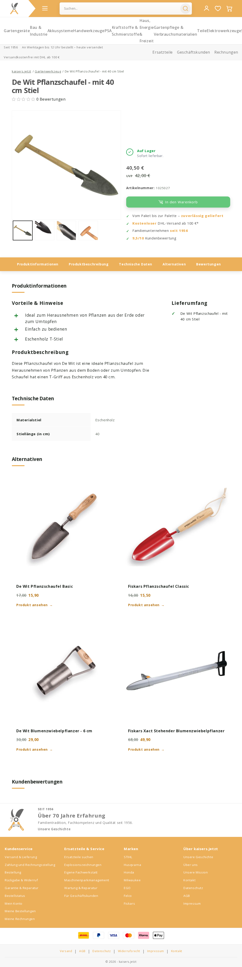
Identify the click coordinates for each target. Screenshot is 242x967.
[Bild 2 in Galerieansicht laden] (44, 230)
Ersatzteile (162, 52)
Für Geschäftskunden (81, 896)
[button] (24, 99)
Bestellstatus (15, 896)
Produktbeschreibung (88, 264)
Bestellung (13, 872)
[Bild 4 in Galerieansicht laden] (88, 230)
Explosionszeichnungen (83, 865)
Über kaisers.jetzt (200, 848)
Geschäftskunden (193, 52)
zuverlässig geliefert (202, 215)
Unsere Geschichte (54, 829)
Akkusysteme (60, 30)
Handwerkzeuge (88, 30)
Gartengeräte (17, 30)
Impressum (192, 903)
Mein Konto (13, 903)
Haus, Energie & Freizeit (146, 30)
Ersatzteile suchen (78, 857)
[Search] (185, 8)
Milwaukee (132, 880)
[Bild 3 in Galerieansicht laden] (66, 230)
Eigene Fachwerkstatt (81, 872)
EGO (127, 888)
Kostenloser (144, 223)
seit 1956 (179, 230)
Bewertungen (208, 264)
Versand (66, 951)
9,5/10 (138, 238)
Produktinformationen (37, 264)
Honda (129, 872)
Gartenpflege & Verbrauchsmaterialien (175, 31)
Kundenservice (19, 848)
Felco (128, 896)
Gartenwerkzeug (48, 71)
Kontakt (189, 880)
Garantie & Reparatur (22, 888)
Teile (202, 30)
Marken (131, 848)
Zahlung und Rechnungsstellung (30, 865)
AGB (186, 896)
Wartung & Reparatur (80, 888)
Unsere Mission (195, 872)
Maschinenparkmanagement (86, 880)
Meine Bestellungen (20, 911)
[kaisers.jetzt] (14, 8)
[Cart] (229, 8)
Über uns (190, 865)
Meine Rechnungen (20, 919)
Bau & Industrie (38, 31)
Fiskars (129, 903)
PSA (108, 30)
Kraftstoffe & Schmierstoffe (125, 31)
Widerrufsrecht (129, 951)
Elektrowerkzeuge (224, 30)
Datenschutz (193, 888)
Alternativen (174, 264)
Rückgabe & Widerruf (21, 880)
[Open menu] (45, 8)
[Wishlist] (218, 8)
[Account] (206, 8)
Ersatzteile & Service (84, 848)
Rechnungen (226, 52)
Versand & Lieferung (21, 857)
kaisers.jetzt (21, 71)
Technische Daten (135, 264)
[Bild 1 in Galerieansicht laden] (22, 230)
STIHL (128, 857)
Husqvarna (132, 865)
